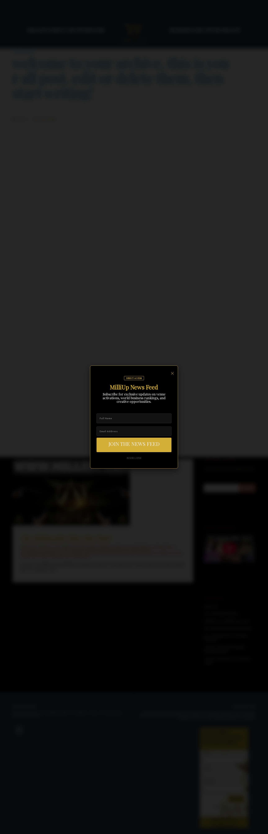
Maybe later (134, 457)
